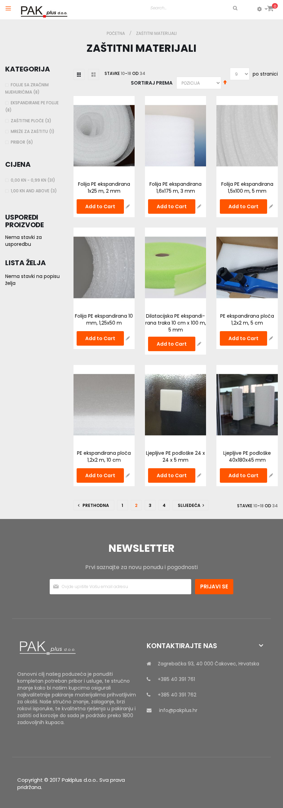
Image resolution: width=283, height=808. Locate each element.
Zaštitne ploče (32, 121)
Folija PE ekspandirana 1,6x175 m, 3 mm (175, 187)
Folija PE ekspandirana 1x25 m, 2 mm (104, 187)
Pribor (23, 142)
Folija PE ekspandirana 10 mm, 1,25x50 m (104, 319)
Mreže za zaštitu (33, 131)
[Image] (76, 648)
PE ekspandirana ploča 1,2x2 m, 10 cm (104, 456)
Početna (116, 33)
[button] (127, 206)
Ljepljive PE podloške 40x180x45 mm (247, 456)
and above (35, 191)
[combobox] (194, 8)
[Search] (235, 8)
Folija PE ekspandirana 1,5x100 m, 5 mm (247, 187)
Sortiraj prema (152, 82)
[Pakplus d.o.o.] (43, 10)
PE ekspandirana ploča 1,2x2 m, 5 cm (247, 319)
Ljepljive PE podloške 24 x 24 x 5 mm (175, 456)
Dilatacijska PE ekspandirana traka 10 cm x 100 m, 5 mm (175, 322)
